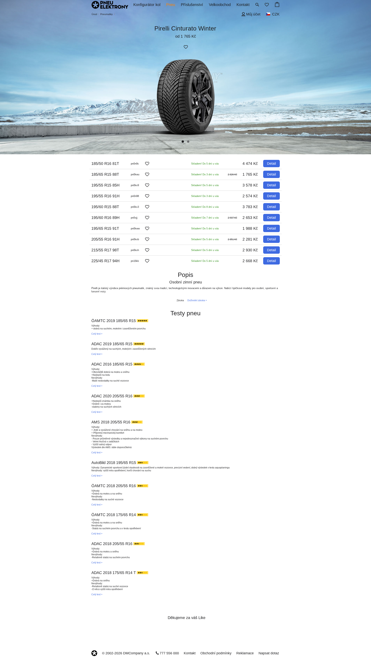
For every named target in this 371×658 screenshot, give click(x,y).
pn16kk (135, 260)
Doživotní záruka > (197, 300)
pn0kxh (135, 250)
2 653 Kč (250, 217)
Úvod (94, 14)
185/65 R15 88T (105, 174)
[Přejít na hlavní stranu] (110, 5)
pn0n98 (135, 196)
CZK (276, 14)
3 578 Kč (250, 185)
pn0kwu (135, 174)
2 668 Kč (250, 261)
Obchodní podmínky (215, 653)
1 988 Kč (250, 228)
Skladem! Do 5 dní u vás (205, 163)
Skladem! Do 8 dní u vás (205, 206)
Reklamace (245, 653)
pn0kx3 (135, 206)
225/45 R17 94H (105, 261)
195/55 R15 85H (105, 185)
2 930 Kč (250, 250)
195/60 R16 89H (105, 217)
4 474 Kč (250, 163)
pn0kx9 (135, 185)
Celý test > (96, 333)
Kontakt (190, 653)
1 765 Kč (250, 174)
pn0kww (135, 228)
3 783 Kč (250, 207)
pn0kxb (135, 239)
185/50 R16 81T (105, 163)
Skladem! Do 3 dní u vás (205, 174)
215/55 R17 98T (105, 250)
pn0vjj (134, 217)
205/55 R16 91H (105, 239)
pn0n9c (135, 163)
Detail (271, 163)
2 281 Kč (250, 239)
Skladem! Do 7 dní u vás (205, 217)
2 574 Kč (250, 196)
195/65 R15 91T (105, 228)
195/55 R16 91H (105, 196)
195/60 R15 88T (105, 207)
